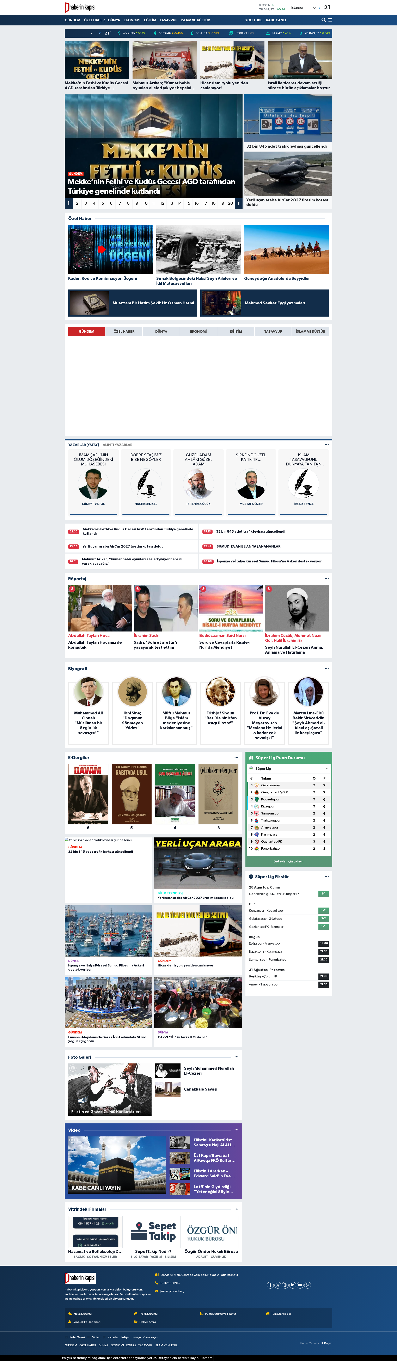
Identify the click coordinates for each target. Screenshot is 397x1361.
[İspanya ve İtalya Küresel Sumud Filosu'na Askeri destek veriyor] (108, 931)
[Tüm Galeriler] (236, 1057)
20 (230, 203)
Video (96, 1337)
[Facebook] (270, 1285)
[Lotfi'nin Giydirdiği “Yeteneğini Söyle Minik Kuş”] (180, 1189)
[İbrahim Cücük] (145, 484)
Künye (137, 1337)
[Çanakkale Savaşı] (168, 1089)
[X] (277, 1285)
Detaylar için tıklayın (289, 861)
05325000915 (170, 1283)
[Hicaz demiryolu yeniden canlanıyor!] (198, 931)
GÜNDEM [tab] (86, 331)
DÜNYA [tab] (161, 331)
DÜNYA (114, 20)
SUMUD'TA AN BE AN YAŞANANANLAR (248, 546)
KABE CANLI (276, 20)
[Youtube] (300, 1285)
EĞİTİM (150, 20)
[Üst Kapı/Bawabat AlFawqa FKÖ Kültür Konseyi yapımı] (180, 1158)
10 (145, 203)
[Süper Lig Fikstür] (327, 877)
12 (162, 203)
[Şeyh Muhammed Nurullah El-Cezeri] (168, 1071)
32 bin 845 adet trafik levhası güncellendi (250, 531)
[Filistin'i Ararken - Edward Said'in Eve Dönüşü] (180, 1173)
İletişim (125, 1337)
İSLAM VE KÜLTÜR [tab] (310, 331)
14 (179, 203)
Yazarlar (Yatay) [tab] (83, 445)
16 (196, 203)
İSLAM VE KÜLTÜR (195, 20)
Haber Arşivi (148, 1322)
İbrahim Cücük (146, 504)
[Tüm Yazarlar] (327, 445)
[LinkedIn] (292, 1285)
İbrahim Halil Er (303, 504)
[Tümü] (327, 579)
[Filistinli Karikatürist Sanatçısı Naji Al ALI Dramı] (180, 1142)
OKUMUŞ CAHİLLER (304, 455)
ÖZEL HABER (94, 20)
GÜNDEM (72, 20)
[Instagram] (285, 1285)
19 (222, 203)
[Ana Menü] (329, 20)
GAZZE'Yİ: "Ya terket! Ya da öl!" (182, 1037)
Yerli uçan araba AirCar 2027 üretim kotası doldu (123, 546)
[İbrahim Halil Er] (303, 484)
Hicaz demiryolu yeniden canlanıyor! (186, 965)
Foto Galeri (77, 1337)
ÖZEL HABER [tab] (124, 331)
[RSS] (307, 1285)
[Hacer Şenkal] (93, 484)
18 (213, 203)
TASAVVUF (168, 20)
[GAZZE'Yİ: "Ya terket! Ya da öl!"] (198, 1002)
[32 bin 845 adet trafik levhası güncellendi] (108, 840)
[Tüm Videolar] (236, 1130)
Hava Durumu (83, 1313)
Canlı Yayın (150, 1337)
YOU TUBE (253, 20)
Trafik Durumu (148, 1313)
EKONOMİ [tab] (198, 331)
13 (171, 203)
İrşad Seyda (251, 504)
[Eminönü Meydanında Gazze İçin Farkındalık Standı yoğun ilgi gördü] (108, 1002)
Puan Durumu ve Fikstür (220, 1313)
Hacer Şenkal (93, 504)
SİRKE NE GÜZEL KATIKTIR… (198, 457)
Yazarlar (113, 1337)
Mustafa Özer (198, 504)
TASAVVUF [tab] (273, 331)
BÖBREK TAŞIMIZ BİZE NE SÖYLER (93, 457)
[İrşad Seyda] (251, 484)
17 (205, 203)
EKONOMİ (132, 20)
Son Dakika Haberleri (86, 1322)
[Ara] (324, 20)
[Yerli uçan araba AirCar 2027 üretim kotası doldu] (198, 863)
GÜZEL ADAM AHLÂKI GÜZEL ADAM (146, 459)
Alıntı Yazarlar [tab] (117, 445)
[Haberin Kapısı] (80, 7)
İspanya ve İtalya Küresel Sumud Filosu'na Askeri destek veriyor (269, 561)
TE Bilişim (326, 1343)
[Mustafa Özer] (198, 484)
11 (154, 203)
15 (188, 203)
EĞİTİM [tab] (236, 331)
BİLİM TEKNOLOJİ (171, 893)
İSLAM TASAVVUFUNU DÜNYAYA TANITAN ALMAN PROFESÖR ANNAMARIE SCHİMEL (251, 459)
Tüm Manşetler (281, 1313)
